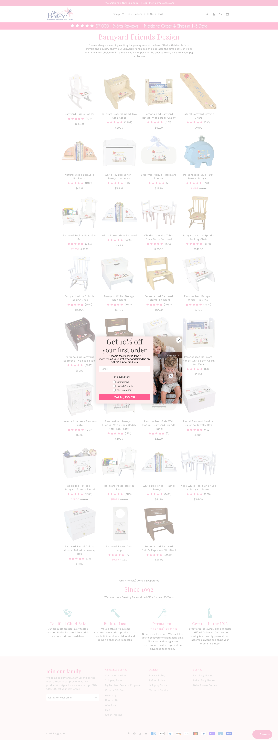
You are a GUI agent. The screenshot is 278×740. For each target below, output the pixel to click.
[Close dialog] (178, 340)
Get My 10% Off (124, 397)
